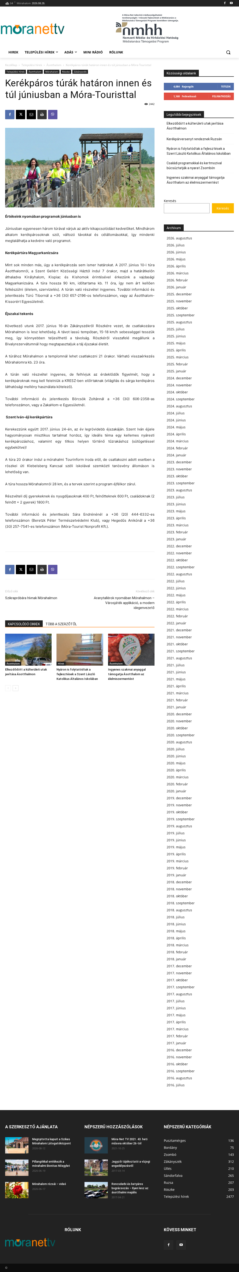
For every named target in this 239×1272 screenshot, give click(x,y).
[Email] (31, 114)
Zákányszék (80, 71)
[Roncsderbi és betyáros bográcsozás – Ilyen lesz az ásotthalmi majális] (96, 1190)
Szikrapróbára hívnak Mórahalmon (31, 598)
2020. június (176, 756)
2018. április (176, 938)
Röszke (66, 71)
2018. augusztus (179, 910)
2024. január (176, 455)
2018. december (179, 882)
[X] (20, 114)
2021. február (177, 700)
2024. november (179, 385)
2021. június (176, 672)
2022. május (176, 595)
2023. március (178, 525)
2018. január (176, 959)
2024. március (178, 441)
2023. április (176, 518)
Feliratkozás (221, 96)
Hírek (61, 663)
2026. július (176, 245)
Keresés (170, 201)
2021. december (179, 630)
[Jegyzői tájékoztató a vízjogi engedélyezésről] (96, 1168)
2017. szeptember (181, 987)
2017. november (179, 973)
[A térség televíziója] (32, 28)
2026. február (177, 280)
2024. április (176, 434)
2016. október (177, 1064)
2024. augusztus (179, 406)
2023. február (177, 532)
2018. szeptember (181, 903)
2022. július (176, 581)
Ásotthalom (53, 65)
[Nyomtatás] (42, 114)
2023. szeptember (181, 483)
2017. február (177, 1036)
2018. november (179, 889)
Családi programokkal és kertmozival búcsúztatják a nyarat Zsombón (194, 165)
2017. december (179, 966)
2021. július (176, 665)
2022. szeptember (181, 567)
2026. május (176, 259)
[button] (228, 52)
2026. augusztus (179, 238)
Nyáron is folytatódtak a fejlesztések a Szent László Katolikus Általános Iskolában (77, 674)
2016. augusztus (179, 1078)
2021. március (178, 693)
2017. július (176, 1001)
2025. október (177, 308)
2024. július (176, 413)
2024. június (176, 420)
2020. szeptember (181, 735)
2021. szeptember (181, 651)
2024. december (179, 378)
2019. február (177, 868)
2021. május (176, 679)
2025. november (179, 301)
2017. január (176, 1043)
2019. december (179, 798)
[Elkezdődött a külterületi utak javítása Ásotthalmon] (28, 650)
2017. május (176, 1015)
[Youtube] (231, 3)
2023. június (176, 504)
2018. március (178, 945)
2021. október (177, 644)
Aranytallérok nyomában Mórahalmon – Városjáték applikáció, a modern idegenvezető (124, 603)
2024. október (177, 392)
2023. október (177, 476)
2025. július (176, 329)
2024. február (177, 448)
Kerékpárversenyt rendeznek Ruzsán (194, 139)
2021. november (179, 637)
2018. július (176, 917)
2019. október (177, 812)
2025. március (178, 357)
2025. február (177, 364)
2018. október (177, 896)
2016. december (179, 1050)
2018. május (176, 931)
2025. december (179, 294)
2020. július (176, 749)
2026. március (178, 273)
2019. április (176, 854)
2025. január (176, 371)
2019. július (176, 833)
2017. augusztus (179, 994)
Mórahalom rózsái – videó (49, 1184)
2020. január (176, 791)
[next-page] (15, 688)
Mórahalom (51, 71)
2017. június (176, 1008)
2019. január (176, 875)
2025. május (176, 343)
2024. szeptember (181, 399)
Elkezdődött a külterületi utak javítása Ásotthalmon (195, 126)
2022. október (177, 560)
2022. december (179, 546)
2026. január (176, 287)
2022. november (179, 553)
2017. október (177, 980)
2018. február (177, 952)
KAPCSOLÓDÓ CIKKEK (24, 624)
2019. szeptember (181, 819)
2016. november (179, 1057)
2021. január (176, 707)
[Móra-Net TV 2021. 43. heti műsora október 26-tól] (96, 1145)
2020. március (178, 777)
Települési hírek (31, 65)
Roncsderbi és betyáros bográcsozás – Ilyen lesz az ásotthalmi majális (130, 1188)
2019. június (176, 840)
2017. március (178, 1029)
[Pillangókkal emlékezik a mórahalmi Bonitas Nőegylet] (16, 1168)
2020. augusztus (179, 742)
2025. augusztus (179, 322)
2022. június (176, 588)
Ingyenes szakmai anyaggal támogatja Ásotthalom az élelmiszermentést (127, 674)
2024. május (176, 427)
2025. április (176, 350)
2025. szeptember (181, 315)
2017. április (176, 1022)
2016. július (176, 1085)
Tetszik (226, 86)
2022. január (176, 623)
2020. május (176, 763)
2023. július (176, 497)
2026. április (176, 266)
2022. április (176, 602)
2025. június (176, 336)
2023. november (179, 469)
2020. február (177, 784)
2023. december (179, 462)
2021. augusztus (179, 658)
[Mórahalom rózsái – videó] (16, 1190)
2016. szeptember (181, 1071)
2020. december (179, 714)
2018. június (176, 924)
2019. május (176, 847)
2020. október (177, 728)
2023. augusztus (179, 490)
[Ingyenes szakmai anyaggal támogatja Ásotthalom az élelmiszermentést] (131, 650)
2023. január (176, 539)
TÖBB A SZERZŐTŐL (61, 624)
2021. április (176, 686)
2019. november (179, 805)
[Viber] (52, 114)
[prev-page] (8, 688)
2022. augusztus (179, 574)
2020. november (179, 721)
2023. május (176, 511)
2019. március (178, 861)
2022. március (178, 609)
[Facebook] (224, 3)
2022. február (177, 616)
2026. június (176, 252)
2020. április (176, 770)
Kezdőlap (11, 65)
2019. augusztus (179, 826)
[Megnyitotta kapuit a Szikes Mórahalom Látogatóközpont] (16, 1145)
